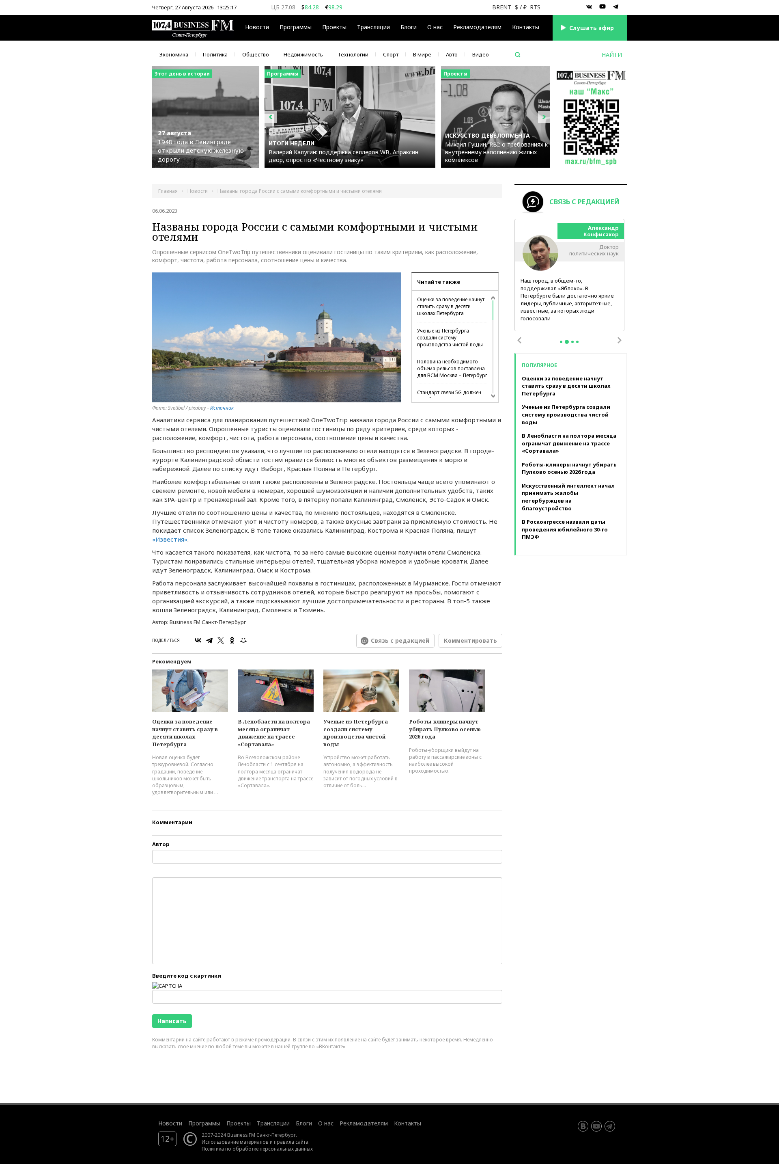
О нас (435, 27)
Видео (480, 54)
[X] (221, 640)
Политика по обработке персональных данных (257, 1148)
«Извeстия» (169, 539)
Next (619, 340)
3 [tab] (572, 342)
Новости (257, 27)
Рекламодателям (477, 27)
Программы (296, 27)
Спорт (390, 54)
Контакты (525, 27)
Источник (222, 407)
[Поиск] (517, 55)
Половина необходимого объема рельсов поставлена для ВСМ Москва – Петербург (452, 368)
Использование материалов (235, 1141)
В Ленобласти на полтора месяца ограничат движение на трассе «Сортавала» (274, 733)
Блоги (408, 27)
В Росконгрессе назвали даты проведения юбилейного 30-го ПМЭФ (565, 529)
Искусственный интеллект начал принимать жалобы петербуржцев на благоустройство (568, 497)
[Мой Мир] (243, 640)
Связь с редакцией (400, 640)
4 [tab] (577, 342)
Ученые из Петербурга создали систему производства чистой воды (450, 337)
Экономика (173, 54)
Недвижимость (303, 54)
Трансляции (273, 1123)
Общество (255, 54)
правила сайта (291, 1141)
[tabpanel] (569, 275)
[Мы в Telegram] (616, 7)
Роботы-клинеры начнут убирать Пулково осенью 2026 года (445, 729)
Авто (452, 54)
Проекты (238, 1123)
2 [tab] (567, 342)
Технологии (353, 54)
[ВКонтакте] (198, 640)
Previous (519, 340)
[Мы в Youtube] (602, 7)
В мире (422, 54)
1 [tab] (561, 342)
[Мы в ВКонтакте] (589, 7)
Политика (215, 54)
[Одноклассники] (232, 640)
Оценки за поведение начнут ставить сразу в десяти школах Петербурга (450, 306)
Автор (161, 844)
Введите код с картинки (186, 975)
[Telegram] (209, 640)
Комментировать (470, 640)
